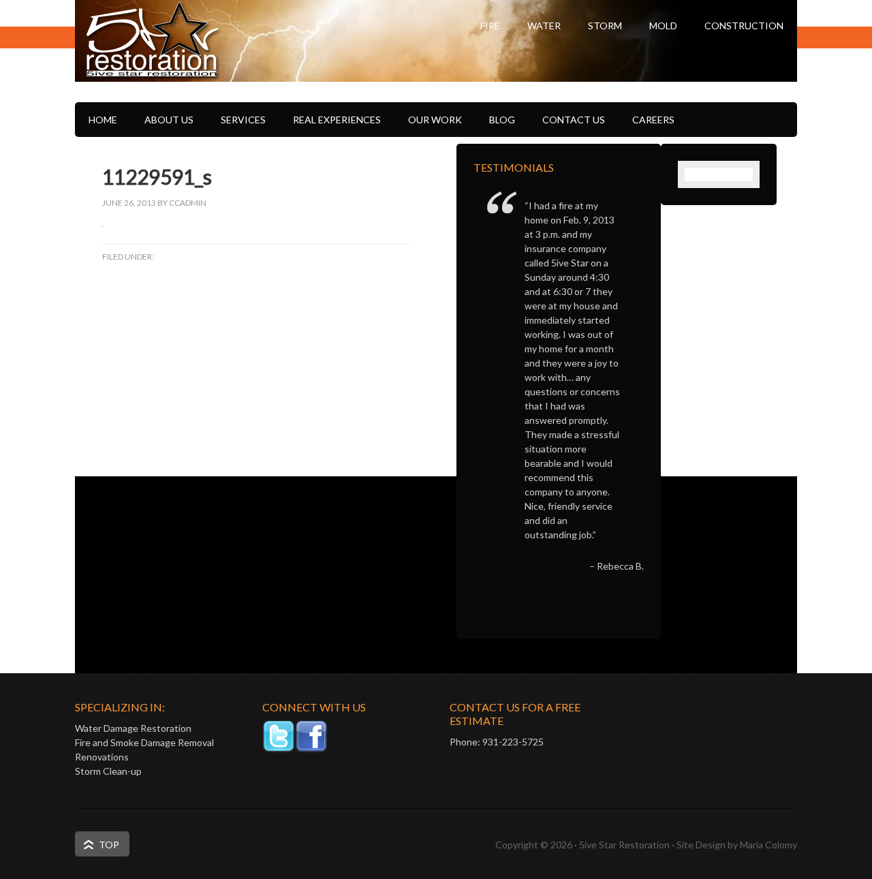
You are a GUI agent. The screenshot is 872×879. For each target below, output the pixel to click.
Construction (743, 25)
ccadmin (187, 203)
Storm (605, 25)
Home (103, 119)
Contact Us (573, 119)
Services (243, 119)
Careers (653, 119)
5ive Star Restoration (211, 65)
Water (544, 25)
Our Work (435, 119)
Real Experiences (337, 119)
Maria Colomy (768, 844)
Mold (663, 25)
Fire (490, 25)
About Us (168, 119)
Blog (502, 119)
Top (109, 844)
